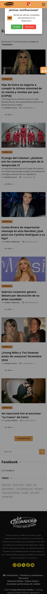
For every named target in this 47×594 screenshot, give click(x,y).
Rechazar (29, 27)
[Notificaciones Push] (29, 4)
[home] (9, 4)
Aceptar (16, 27)
